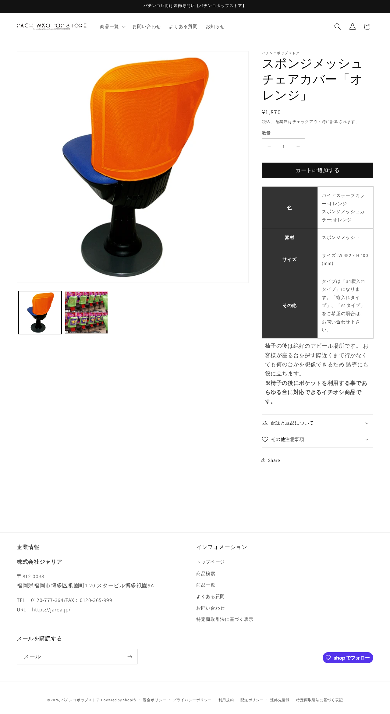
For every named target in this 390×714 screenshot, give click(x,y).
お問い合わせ (210, 608)
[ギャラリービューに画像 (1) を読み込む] (40, 312)
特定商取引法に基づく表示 (225, 619)
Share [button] (274, 460)
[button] (112, 26)
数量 (266, 133)
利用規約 (226, 700)
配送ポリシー (252, 700)
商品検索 (205, 573)
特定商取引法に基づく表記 (319, 700)
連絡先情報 (280, 700)
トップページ (210, 562)
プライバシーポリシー (192, 700)
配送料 (282, 121)
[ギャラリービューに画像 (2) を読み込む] (86, 312)
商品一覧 (205, 585)
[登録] (129, 657)
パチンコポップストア (80, 700)
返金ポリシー (154, 700)
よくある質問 (210, 596)
